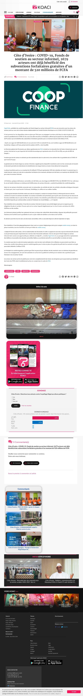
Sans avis (15, 401)
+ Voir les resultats (26, 405)
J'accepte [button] (74, 691)
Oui (14, 397)
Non (14, 399)
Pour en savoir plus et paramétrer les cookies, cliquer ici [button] (45, 693)
